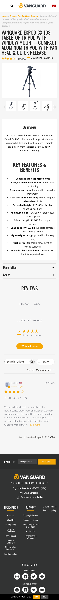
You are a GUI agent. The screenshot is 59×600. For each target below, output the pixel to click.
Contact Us (35, 492)
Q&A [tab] (37, 303)
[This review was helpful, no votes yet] (46, 437)
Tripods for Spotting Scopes (24, 15)
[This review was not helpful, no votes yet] (51, 437)
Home (5, 15)
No (44, 596)
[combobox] (41, 370)
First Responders (10, 553)
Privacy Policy (11, 524)
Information (11, 507)
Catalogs (10, 515)
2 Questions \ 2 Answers (42, 57)
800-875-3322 (33, 488)
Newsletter (9, 461)
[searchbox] (17, 361)
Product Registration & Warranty (31, 525)
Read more (34, 424)
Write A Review (30, 346)
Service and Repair (30, 519)
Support (30, 507)
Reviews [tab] (24, 304)
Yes (36, 596)
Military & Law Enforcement (10, 548)
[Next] (54, 107)
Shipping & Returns (30, 515)
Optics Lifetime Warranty (31, 537)
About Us (10, 519)
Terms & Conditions (11, 530)
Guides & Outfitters (10, 541)
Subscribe (46, 461)
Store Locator (11, 535)
